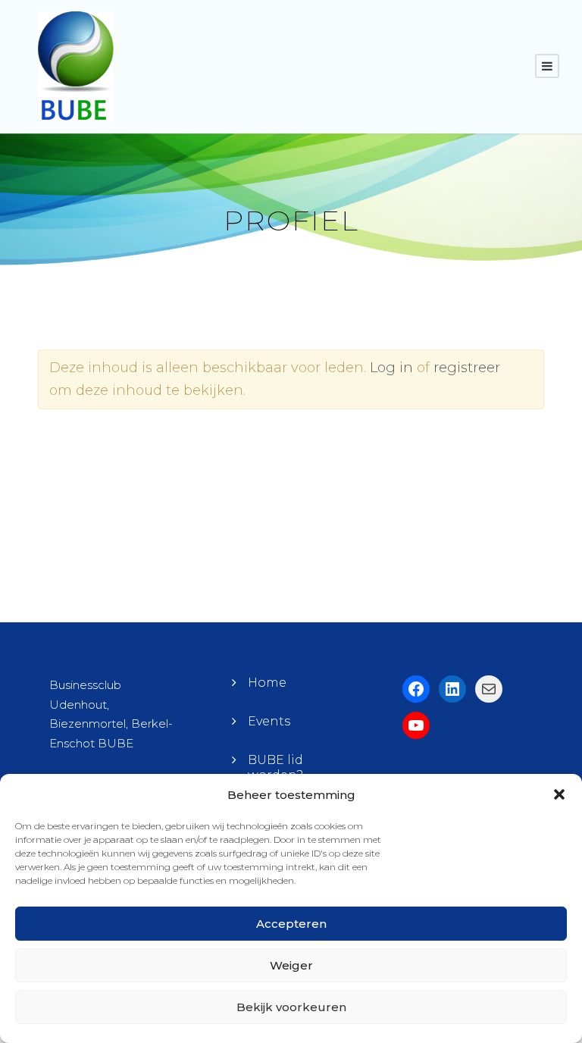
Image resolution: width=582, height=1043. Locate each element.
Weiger (291, 965)
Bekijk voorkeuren (291, 1007)
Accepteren (291, 923)
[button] (559, 794)
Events (269, 721)
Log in (391, 367)
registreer (466, 367)
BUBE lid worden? (275, 767)
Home (267, 682)
